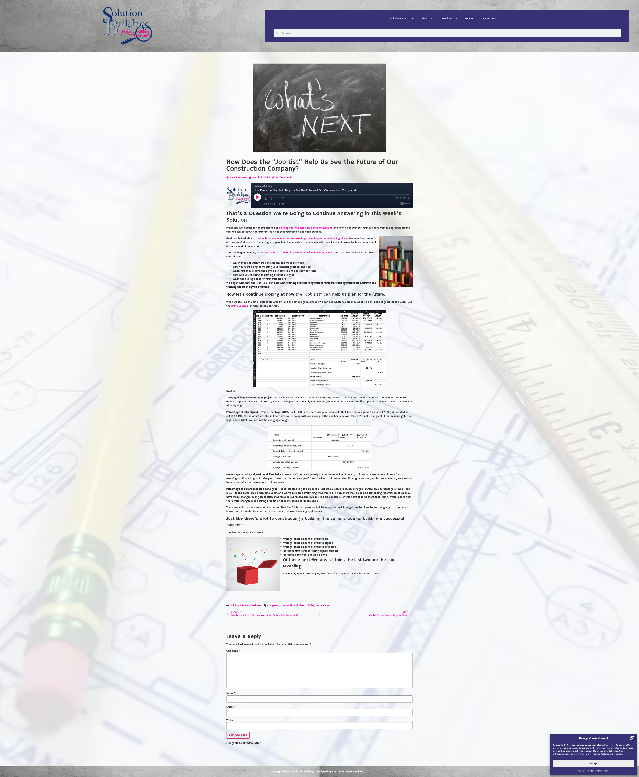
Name (231, 693)
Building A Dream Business (245, 605)
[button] (632, 738)
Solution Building (303, 771)
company (272, 605)
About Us (427, 18)
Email (230, 707)
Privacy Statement (599, 771)
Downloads (447, 18)
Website (231, 720)
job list (310, 605)
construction (287, 605)
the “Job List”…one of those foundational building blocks (299, 252)
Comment (233, 651)
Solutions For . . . (400, 18)
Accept (594, 763)
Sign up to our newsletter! (245, 743)
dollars (300, 605)
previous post (239, 306)
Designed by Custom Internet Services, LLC (342, 771)
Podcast (470, 18)
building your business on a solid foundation (305, 228)
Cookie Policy (583, 771)
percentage (322, 605)
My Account (489, 18)
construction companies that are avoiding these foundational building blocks (301, 238)
